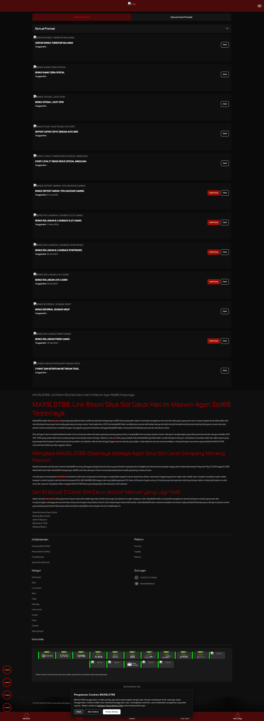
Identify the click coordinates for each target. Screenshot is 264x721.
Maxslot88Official (147, 583)
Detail (225, 45)
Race (34, 593)
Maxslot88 (60, 476)
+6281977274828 (148, 577)
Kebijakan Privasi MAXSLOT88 (110, 706)
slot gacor (56, 420)
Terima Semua (111, 712)
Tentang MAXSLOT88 (41, 546)
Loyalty (137, 551)
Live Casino (36, 588)
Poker (34, 620)
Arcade (35, 615)
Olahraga (35, 604)
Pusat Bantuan (38, 557)
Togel (34, 598)
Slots (34, 582)
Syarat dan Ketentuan (41, 562)
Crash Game (37, 609)
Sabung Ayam (38, 631)
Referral (137, 557)
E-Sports (35, 625)
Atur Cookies (93, 712)
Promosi (137, 546)
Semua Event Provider (182, 17)
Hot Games (36, 577)
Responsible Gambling (41, 551)
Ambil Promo (213, 193)
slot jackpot (50, 498)
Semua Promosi (82, 17)
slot (113, 438)
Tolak (79, 712)
